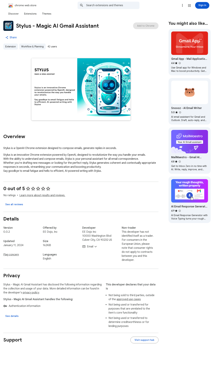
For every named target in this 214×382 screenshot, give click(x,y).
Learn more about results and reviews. (42, 195)
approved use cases (129, 299)
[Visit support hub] (144, 340)
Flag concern (11, 254)
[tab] (13, 14)
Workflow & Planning (32, 46)
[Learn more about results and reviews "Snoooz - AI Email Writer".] (180, 112)
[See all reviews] (14, 204)
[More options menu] (182, 5)
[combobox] (112, 5)
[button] (189, 5)
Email (90, 246)
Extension (10, 46)
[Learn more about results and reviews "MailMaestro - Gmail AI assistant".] (180, 162)
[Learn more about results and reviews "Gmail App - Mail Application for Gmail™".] (180, 63)
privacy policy (31, 292)
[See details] (12, 316)
